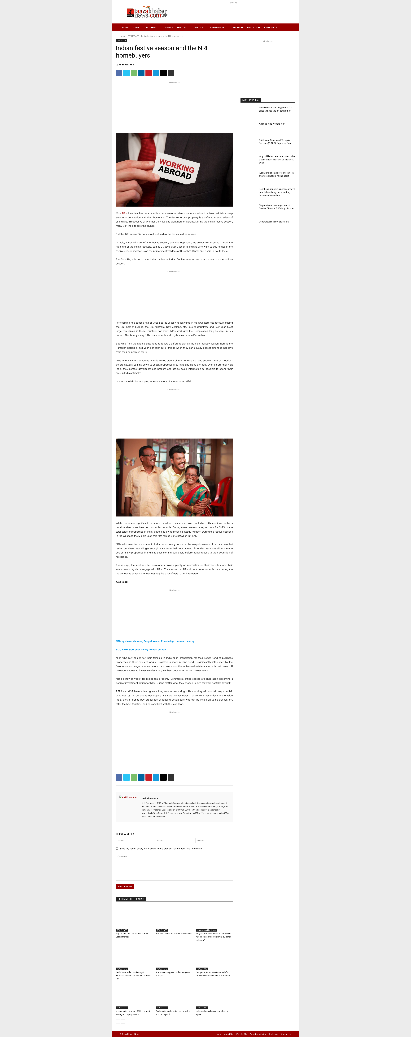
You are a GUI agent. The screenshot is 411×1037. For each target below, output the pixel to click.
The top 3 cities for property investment (174, 933)
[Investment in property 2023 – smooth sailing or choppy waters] (134, 996)
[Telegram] (156, 73)
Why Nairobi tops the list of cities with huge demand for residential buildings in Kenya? (213, 936)
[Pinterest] (148, 73)
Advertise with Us (258, 1034)
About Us (228, 1034)
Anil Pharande (126, 64)
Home (125, 27)
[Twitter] (126, 73)
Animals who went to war (272, 123)
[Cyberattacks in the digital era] (248, 226)
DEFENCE (168, 27)
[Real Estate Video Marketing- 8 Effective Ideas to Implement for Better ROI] (134, 957)
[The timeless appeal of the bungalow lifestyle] (174, 957)
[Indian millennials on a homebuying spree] (214, 996)
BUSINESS (151, 27)
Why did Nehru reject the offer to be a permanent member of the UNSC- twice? (277, 159)
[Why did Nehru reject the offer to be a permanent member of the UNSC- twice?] (248, 161)
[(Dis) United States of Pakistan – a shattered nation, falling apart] (248, 177)
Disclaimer (273, 1034)
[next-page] (123, 1021)
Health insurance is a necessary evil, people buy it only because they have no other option (277, 192)
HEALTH (181, 27)
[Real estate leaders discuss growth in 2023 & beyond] (174, 996)
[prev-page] (118, 1021)
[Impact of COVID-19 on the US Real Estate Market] (134, 919)
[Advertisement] (232, 12)
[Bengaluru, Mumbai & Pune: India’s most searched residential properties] (214, 957)
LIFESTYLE (198, 27)
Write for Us (241, 1034)
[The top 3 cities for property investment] (174, 919)
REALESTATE (270, 27)
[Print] (171, 73)
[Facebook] (119, 73)
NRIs (125, 213)
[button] (287, 27)
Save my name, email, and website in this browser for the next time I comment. (161, 848)
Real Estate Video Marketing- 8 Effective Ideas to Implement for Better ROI (134, 975)
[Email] (163, 73)
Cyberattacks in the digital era (274, 221)
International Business (206, 930)
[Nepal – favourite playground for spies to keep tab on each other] (248, 112)
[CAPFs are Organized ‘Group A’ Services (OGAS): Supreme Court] (248, 145)
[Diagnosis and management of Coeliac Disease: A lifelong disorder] (248, 210)
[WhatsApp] (134, 73)
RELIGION (238, 27)
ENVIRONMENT (218, 27)
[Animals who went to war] (248, 128)
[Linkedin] (141, 73)
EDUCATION (253, 27)
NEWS (136, 27)
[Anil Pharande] (128, 807)
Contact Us (286, 1034)
